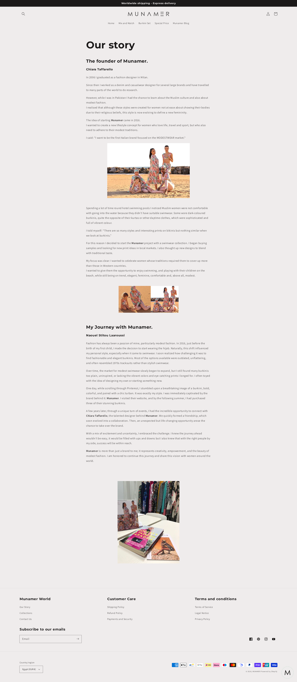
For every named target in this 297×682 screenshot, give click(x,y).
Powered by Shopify (269, 671)
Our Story (25, 607)
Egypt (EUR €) (29, 669)
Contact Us (26, 619)
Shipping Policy (115, 607)
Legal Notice (202, 613)
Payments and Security (120, 619)
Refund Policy (115, 613)
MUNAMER (256, 671)
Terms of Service (204, 607)
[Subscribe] (77, 639)
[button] (23, 14)
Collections (26, 613)
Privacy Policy (202, 619)
